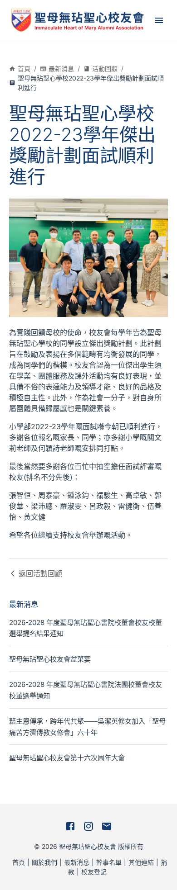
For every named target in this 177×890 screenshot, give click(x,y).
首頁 (24, 68)
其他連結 (141, 862)
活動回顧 (105, 68)
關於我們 (44, 862)
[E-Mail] (107, 826)
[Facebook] (70, 826)
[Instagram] (88, 826)
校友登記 (94, 872)
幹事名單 (109, 862)
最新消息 (61, 68)
